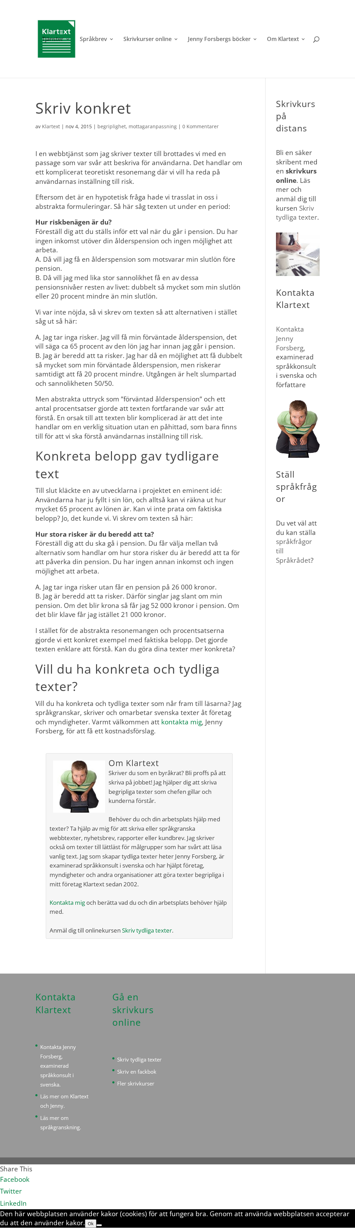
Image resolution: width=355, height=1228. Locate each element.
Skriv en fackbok (136, 1071)
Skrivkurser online (147, 39)
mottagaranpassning (153, 126)
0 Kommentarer (200, 126)
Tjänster (52, 39)
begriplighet (111, 126)
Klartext (51, 126)
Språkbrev (93, 39)
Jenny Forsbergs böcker (219, 39)
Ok (91, 1223)
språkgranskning (60, 1127)
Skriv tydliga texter (147, 930)
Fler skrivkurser (135, 1083)
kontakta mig (181, 721)
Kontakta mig (67, 902)
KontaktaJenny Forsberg (290, 338)
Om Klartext (283, 39)
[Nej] (99, 1225)
